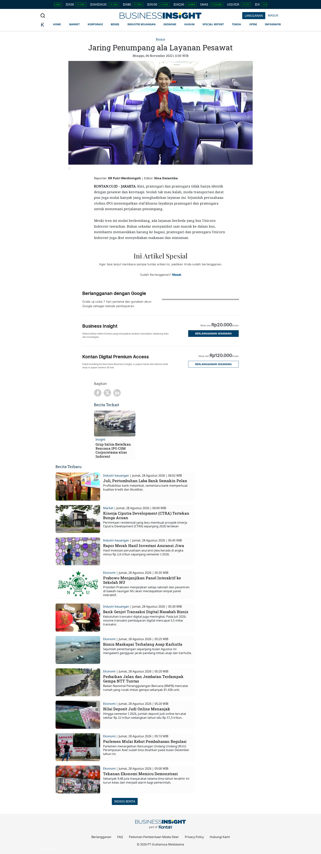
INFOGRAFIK (273, 24)
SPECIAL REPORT (213, 24)
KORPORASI (95, 24)
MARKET (74, 24)
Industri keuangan (116, 475)
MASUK (273, 15)
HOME (57, 24)
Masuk (176, 274)
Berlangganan (101, 837)
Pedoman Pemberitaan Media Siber (154, 837)
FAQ (120, 837)
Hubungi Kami (220, 837)
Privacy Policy (194, 837)
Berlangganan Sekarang (213, 333)
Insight (100, 439)
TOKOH (236, 24)
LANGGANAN (254, 16)
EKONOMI (169, 24)
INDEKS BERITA (124, 801)
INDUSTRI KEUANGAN (141, 24)
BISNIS (115, 24)
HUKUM (189, 24)
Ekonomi (109, 573)
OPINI (253, 24)
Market (108, 508)
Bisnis (160, 39)
